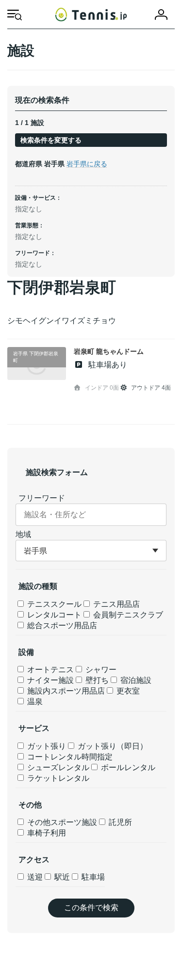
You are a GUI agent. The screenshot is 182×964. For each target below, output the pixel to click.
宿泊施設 (134, 680)
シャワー (99, 669)
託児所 (119, 822)
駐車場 (92, 877)
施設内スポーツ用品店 (65, 691)
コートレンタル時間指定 (69, 757)
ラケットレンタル (57, 778)
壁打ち (96, 680)
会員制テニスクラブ (127, 615)
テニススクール (53, 604)
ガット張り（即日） (112, 746)
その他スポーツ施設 (61, 822)
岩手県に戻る (86, 164)
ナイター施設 (49, 680)
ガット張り (45, 746)
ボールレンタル (127, 767)
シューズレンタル (57, 767)
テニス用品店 (115, 604)
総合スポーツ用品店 (61, 625)
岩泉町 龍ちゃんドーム (109, 351)
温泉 (34, 701)
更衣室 (127, 691)
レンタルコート (53, 615)
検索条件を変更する (51, 140)
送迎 (34, 877)
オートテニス (49, 669)
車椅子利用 (45, 833)
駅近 (61, 877)
